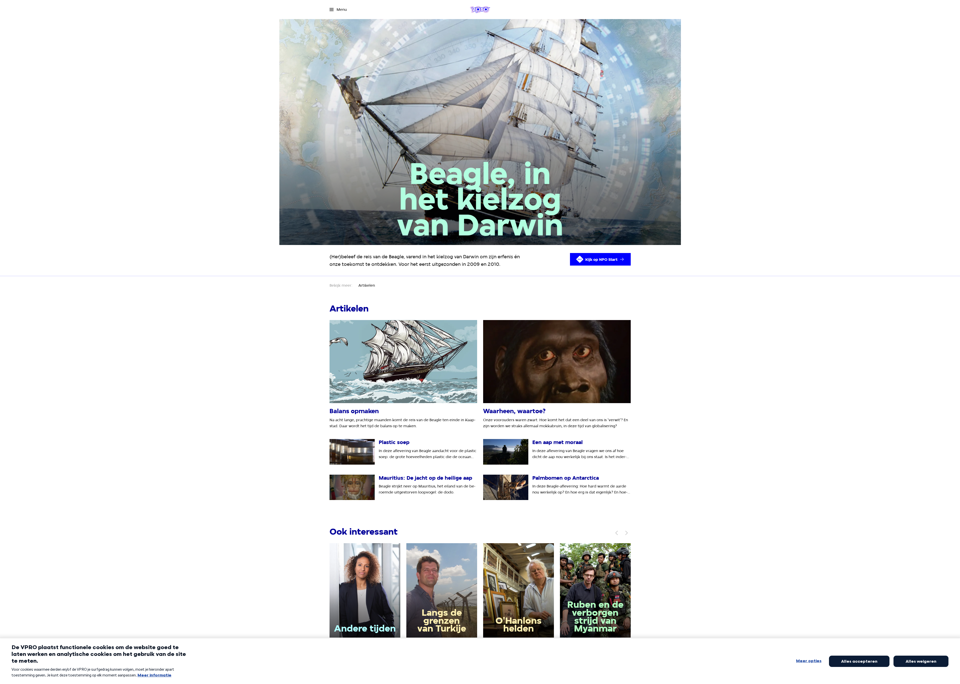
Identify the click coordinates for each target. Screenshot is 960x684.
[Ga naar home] (480, 9)
